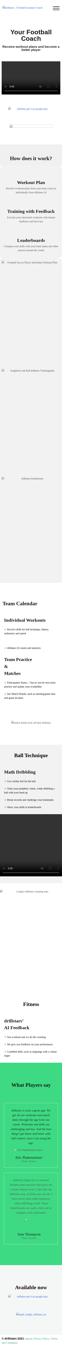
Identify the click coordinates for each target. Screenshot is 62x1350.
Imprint (28, 1338)
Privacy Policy (41, 1338)
